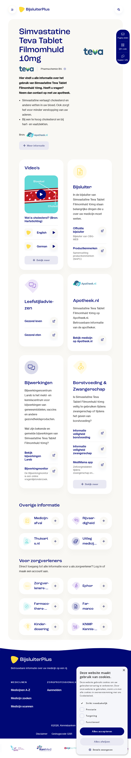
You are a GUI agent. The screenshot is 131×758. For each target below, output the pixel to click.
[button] (102, 749)
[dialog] (102, 711)
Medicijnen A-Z (20, 690)
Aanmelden (54, 690)
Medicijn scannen (22, 706)
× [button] (123, 670)
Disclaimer (41, 733)
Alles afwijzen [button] (102, 741)
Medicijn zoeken (21, 698)
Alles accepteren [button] (102, 731)
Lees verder (100, 695)
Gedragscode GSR (62, 733)
